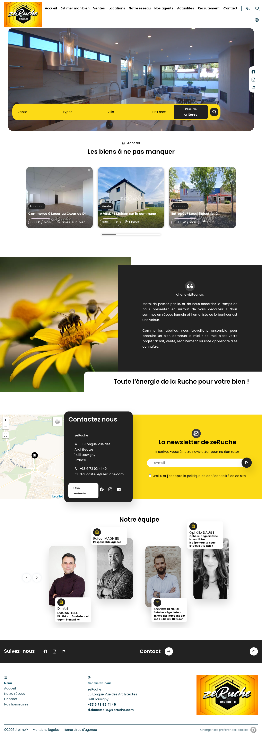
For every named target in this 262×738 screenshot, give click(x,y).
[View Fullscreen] (5, 435)
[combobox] (23, 112)
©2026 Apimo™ (16, 729)
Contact (11, 699)
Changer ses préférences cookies (224, 730)
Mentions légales (46, 729)
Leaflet (57, 496)
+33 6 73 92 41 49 (93, 468)
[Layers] (57, 421)
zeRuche (81, 435)
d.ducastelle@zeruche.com (102, 474)
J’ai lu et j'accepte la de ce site (199, 476)
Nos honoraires (16, 704)
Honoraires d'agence (80, 729)
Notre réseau (14, 693)
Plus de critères (190, 112)
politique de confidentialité (208, 476)
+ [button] (5, 420)
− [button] (5, 426)
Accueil (10, 688)
